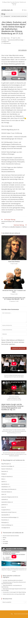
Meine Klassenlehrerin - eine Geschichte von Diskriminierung (11, 586)
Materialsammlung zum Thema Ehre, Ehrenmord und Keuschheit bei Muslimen (13, 582)
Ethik (2, 479)
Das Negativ (5, 543)
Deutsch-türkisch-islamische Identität (11, 535)
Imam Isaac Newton (14, 261)
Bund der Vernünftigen (7, 466)
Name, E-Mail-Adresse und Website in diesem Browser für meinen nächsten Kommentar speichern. (12, 342)
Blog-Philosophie (5, 463)
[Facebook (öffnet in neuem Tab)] (15, 4)
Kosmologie (5, 541)
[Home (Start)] (1, 16)
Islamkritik (3, 499)
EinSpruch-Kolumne (6, 476)
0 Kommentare (7, 43)
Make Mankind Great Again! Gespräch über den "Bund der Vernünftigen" (13, 589)
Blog (12, 613)
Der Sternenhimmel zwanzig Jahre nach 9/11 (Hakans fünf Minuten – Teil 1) (14, 298)
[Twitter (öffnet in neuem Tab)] (13, 4)
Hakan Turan (6, 38)
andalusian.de (7, 10)
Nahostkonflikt (4, 515)
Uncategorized (5, 41)
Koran (4, 40)
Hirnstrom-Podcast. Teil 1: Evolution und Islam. (14, 291)
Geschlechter (4, 484)
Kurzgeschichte (5, 509)
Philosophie (4, 522)
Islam (2, 494)
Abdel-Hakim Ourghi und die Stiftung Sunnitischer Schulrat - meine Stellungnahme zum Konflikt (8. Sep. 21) (12, 407)
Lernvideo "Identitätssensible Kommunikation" (13, 580)
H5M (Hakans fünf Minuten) (8, 489)
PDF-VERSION (22, 50)
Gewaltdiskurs (4, 486)
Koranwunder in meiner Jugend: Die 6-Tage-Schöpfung (14, 592)
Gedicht (3, 481)
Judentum (3, 504)
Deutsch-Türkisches (6, 469)
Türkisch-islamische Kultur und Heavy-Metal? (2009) (14, 594)
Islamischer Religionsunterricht (9, 497)
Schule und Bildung (6, 525)
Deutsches (3, 471)
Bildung (4, 537)
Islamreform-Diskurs (6, 502)
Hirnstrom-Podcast (5, 492)
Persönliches (4, 520)
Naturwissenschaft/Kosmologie (15, 40)
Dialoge (3, 474)
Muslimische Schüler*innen (8, 512)
